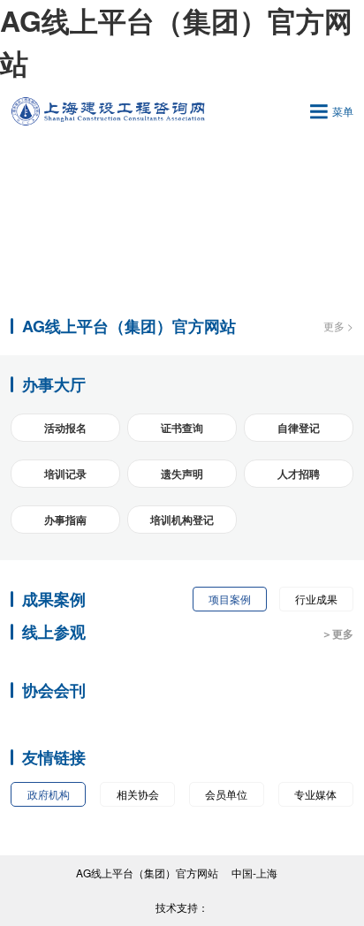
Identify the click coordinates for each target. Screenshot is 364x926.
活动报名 (65, 428)
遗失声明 (182, 474)
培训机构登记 (182, 520)
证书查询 (182, 428)
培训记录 (65, 474)
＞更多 (337, 633)
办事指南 (65, 520)
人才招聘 (298, 474)
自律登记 (298, 428)
